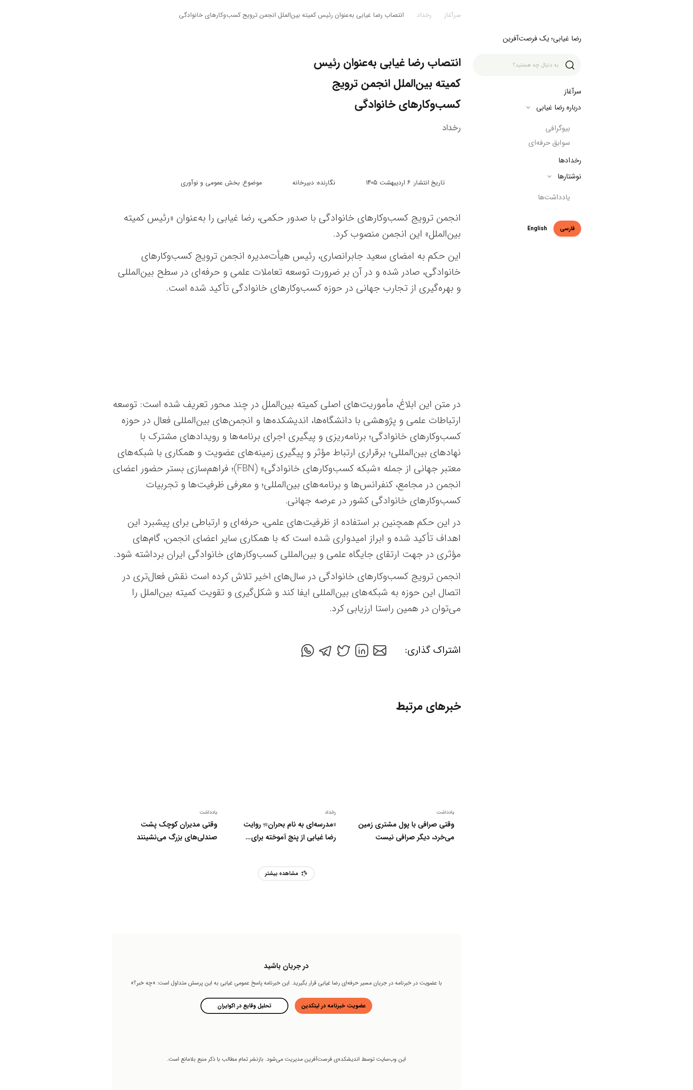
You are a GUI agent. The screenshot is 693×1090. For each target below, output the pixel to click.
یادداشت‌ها (554, 197)
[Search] (570, 65)
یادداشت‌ (445, 812)
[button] (380, 650)
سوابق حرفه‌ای (549, 142)
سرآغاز (572, 91)
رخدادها (569, 160)
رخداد (451, 128)
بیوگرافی (557, 128)
